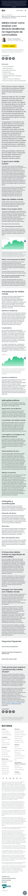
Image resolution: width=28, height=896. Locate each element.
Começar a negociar (9, 46)
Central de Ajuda (18, 754)
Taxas (3, 741)
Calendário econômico (19, 732)
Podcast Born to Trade (19, 742)
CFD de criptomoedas (6, 756)
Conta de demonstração (6, 734)
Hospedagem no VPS (19, 740)
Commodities (9, 15)
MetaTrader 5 (4, 762)
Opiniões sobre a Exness (19, 750)
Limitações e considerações (8, 73)
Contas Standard (5, 731)
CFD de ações (4, 752)
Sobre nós (17, 746)
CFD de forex (4, 749)
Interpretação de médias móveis (9, 70)
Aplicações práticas (7, 72)
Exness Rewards (18, 773)
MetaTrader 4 (4, 764)
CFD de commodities (6, 751)
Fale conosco (17, 752)
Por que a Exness (18, 748)
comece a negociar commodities (13, 702)
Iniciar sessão (19, 10)
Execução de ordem (6, 744)
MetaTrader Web (5, 773)
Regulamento (17, 765)
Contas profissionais (6, 732)
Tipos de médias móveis (7, 68)
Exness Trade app (5, 766)
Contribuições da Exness (20, 755)
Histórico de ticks (18, 738)
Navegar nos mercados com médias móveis (11, 78)
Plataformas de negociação (7, 760)
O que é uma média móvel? (8, 66)
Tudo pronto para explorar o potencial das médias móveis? (14, 80)
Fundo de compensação (19, 769)
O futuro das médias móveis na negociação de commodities (12, 76)
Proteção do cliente (6, 742)
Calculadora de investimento (20, 734)
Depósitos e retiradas (6, 739)
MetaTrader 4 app (5, 770)
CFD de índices (5, 754)
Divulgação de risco (6, 876)
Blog (15, 759)
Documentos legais (18, 767)
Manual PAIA (4, 882)
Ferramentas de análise (19, 731)
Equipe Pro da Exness (19, 758)
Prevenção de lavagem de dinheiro (9, 878)
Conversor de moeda (19, 736)
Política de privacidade (6, 880)
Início (3, 15)
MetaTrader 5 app (5, 768)
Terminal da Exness (5, 772)
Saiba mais (18, 843)
